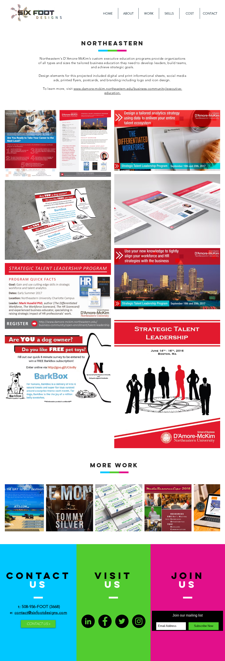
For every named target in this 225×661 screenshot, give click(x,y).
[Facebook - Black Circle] (105, 621)
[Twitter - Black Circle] (122, 621)
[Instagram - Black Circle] (138, 621)
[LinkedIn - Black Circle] (88, 621)
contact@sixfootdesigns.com (41, 612)
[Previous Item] (12, 507)
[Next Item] (212, 507)
